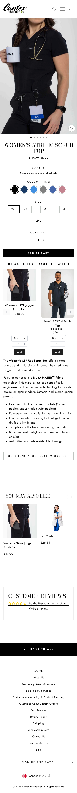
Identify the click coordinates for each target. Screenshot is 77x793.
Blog (38, 750)
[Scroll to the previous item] (6, 312)
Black (15, 189)
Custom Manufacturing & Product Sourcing (38, 697)
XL (64, 209)
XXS (13, 209)
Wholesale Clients (38, 730)
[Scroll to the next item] (70, 312)
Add (19, 352)
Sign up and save (38, 762)
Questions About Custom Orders (38, 704)
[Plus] (24, 344)
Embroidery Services (38, 691)
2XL (38, 220)
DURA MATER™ (44, 377)
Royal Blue (53, 189)
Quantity (38, 232)
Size (38, 201)
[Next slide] (69, 497)
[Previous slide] (63, 497)
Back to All (41, 649)
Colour (38, 181)
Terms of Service (39, 743)
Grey (43, 189)
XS (25, 209)
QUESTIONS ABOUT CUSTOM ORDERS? (38, 456)
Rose (62, 189)
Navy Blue (24, 189)
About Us (38, 677)
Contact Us (38, 736)
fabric (59, 377)
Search (38, 671)
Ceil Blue (34, 189)
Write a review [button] (38, 608)
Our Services (38, 710)
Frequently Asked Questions (38, 684)
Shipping (25, 173)
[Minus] (14, 344)
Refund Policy (38, 717)
